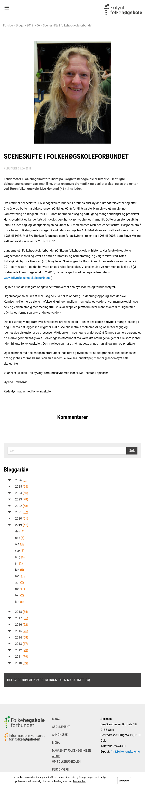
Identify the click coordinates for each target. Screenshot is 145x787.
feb (19, 595)
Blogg (20, 25)
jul (19, 563)
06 (38, 25)
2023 (21, 499)
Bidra (56, 742)
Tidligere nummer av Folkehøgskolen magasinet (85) (48, 679)
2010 (21, 663)
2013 (21, 644)
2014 (21, 637)
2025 (21, 486)
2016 (21, 624)
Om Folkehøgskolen (66, 761)
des (19, 531)
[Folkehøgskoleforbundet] (24, 722)
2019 (30, 25)
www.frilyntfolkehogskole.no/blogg (27, 278)
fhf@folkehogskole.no (125, 751)
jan (19, 602)
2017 (21, 618)
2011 (21, 656)
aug (20, 557)
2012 (21, 650)
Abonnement (61, 727)
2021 (21, 512)
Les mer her (79, 781)
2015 (21, 631)
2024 (21, 493)
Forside (8, 25)
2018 (21, 612)
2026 (20, 480)
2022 (21, 506)
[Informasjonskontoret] (24, 737)
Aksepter (124, 780)
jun (19, 570)
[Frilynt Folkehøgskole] (122, 9)
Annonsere (60, 735)
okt (19, 544)
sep (19, 550)
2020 (21, 518)
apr (19, 582)
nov (20, 538)
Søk (132, 450)
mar (20, 589)
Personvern (60, 769)
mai (20, 576)
